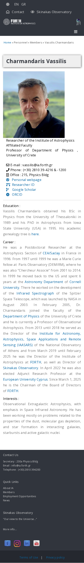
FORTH (35, 362)
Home (7, 42)
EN (16, 4)
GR (23, 4)
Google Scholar (22, 189)
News (6, 500)
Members (8, 492)
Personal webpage (25, 179)
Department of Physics (21, 316)
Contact (18, 12)
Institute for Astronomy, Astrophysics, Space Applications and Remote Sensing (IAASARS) (42, 339)
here (35, 234)
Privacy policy (55, 557)
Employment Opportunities (19, 496)
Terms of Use (29, 557)
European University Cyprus (25, 379)
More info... (10, 529)
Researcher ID (22, 184)
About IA (8, 488)
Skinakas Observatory (54, 12)
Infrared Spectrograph (35, 293)
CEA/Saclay (51, 253)
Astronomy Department (45, 282)
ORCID (15, 194)
